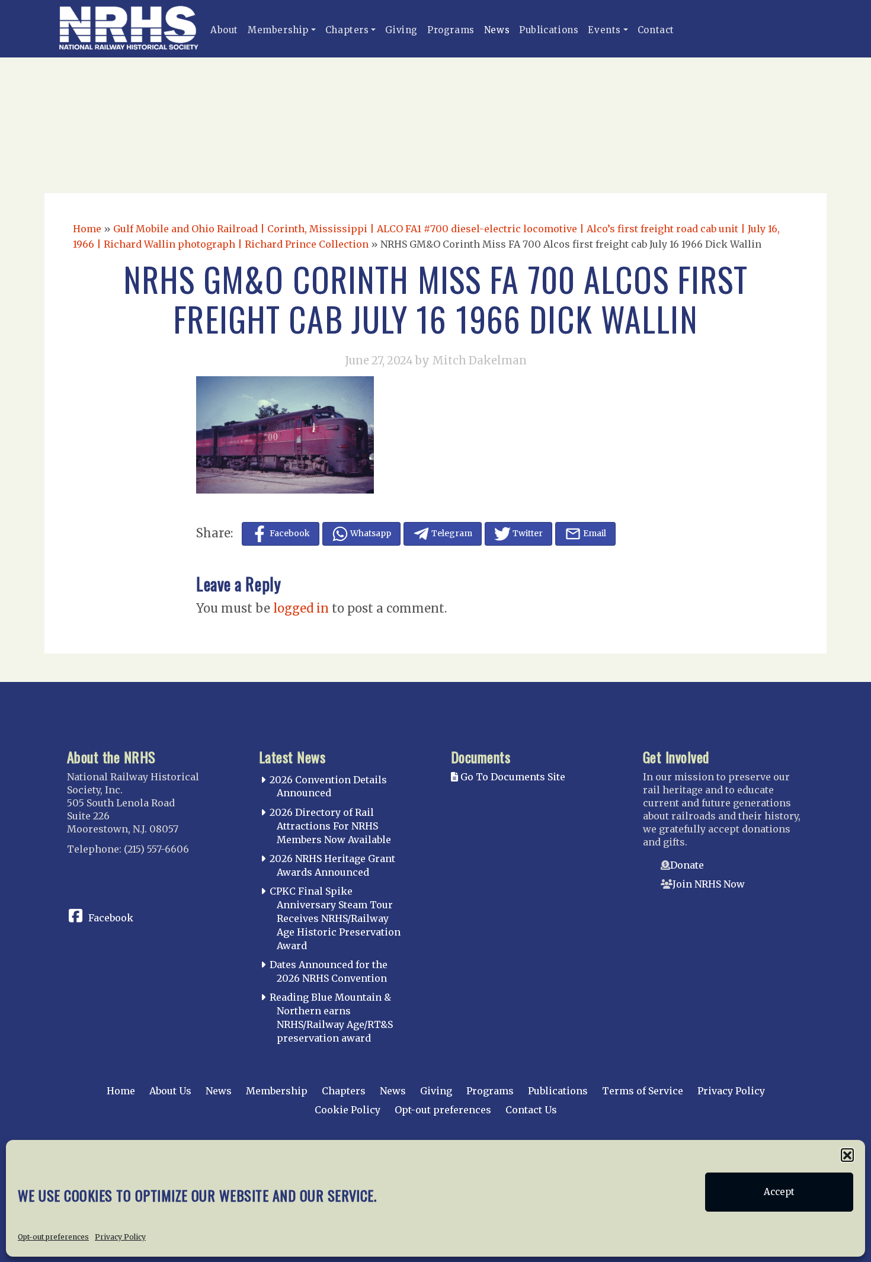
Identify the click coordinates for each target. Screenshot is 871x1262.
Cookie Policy (347, 1110)
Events (604, 30)
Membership (278, 30)
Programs (451, 30)
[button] (847, 1155)
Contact (656, 30)
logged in (301, 608)
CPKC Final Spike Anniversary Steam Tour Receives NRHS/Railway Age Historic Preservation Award (335, 918)
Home (87, 229)
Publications (548, 30)
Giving (401, 30)
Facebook (110, 918)
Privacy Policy (120, 1236)
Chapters (347, 30)
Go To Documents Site (511, 777)
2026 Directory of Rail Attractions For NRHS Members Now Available (330, 825)
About (224, 30)
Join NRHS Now (709, 884)
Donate (687, 865)
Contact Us (531, 1110)
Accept (779, 1191)
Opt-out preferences (53, 1236)
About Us (170, 1091)
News (497, 30)
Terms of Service (642, 1091)
